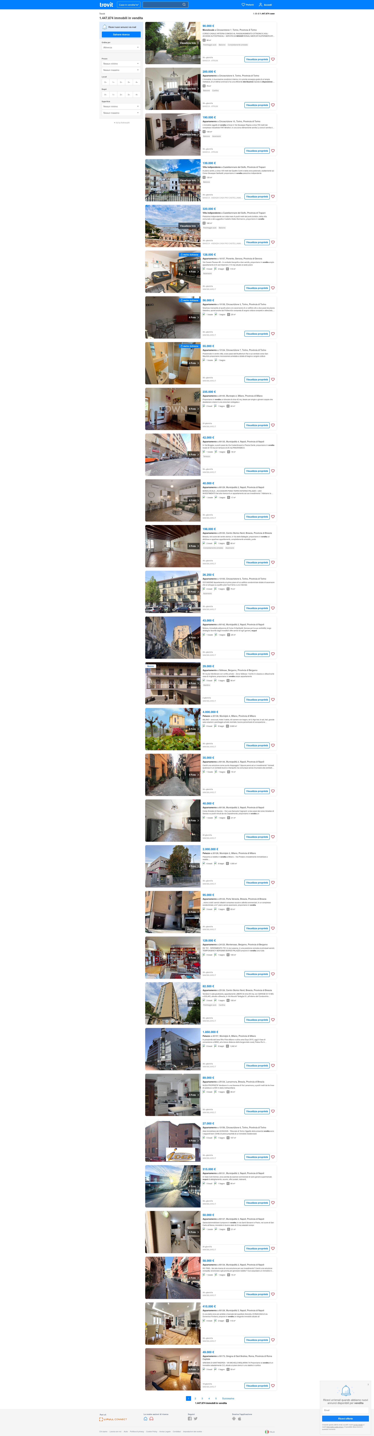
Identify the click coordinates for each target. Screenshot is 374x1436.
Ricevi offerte (345, 1418)
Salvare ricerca (121, 34)
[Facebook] (190, 1419)
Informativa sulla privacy (335, 1427)
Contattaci (177, 1431)
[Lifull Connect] (113, 1420)
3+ (129, 82)
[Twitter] (196, 1419)
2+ (121, 82)
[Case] (146, 1419)
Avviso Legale (165, 1431)
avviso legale (358, 1424)
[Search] (184, 5)
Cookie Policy (151, 1431)
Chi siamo (103, 1431)
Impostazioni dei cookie (192, 1431)
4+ (137, 82)
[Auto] (151, 1419)
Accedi (268, 4)
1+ (113, 82)
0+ (105, 82)
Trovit (102, 13)
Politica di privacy (137, 1431)
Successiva (228, 1398)
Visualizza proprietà (257, 59)
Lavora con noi (115, 1431)
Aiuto (126, 1431)
